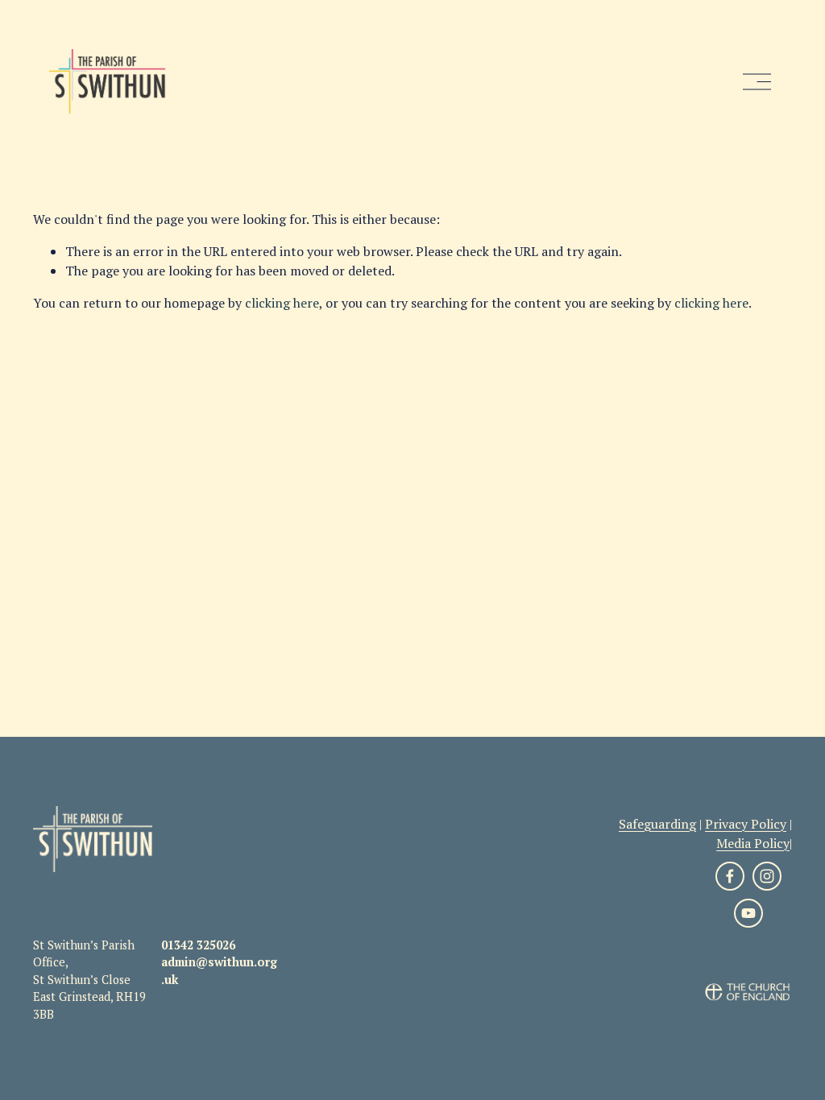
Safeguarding (657, 824)
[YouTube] (748, 913)
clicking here (282, 303)
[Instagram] (766, 876)
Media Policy (753, 843)
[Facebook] (729, 876)
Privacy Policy (745, 824)
